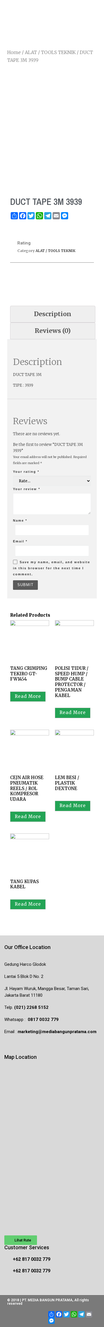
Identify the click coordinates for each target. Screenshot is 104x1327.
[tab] (52, 314)
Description (52, 314)
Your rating (26, 471)
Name (20, 520)
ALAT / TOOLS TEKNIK (50, 52)
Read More (28, 696)
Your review (26, 489)
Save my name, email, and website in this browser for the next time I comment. (51, 568)
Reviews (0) (53, 331)
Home (14, 52)
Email (20, 541)
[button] (20, 1240)
